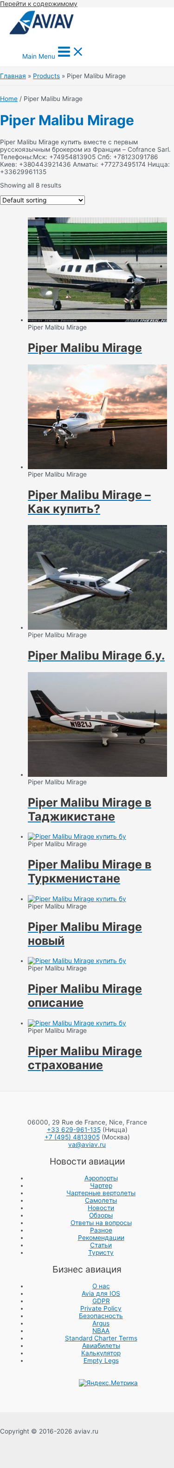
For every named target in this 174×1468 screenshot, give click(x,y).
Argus (101, 1323)
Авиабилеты (101, 1345)
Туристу (101, 1252)
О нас (101, 1286)
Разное (101, 1230)
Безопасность (101, 1316)
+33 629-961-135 (74, 1129)
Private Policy (101, 1308)
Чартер (101, 1185)
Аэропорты (101, 1178)
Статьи (101, 1245)
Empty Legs (101, 1360)
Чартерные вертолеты (100, 1193)
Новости (101, 1208)
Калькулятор (101, 1353)
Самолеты (101, 1200)
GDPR (101, 1301)
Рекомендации (101, 1237)
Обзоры (101, 1215)
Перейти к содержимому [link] (38, 3)
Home (9, 98)
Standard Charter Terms (101, 1338)
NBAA (101, 1330)
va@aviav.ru (87, 1144)
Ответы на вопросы (101, 1222)
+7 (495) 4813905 (72, 1137)
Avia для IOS (101, 1293)
